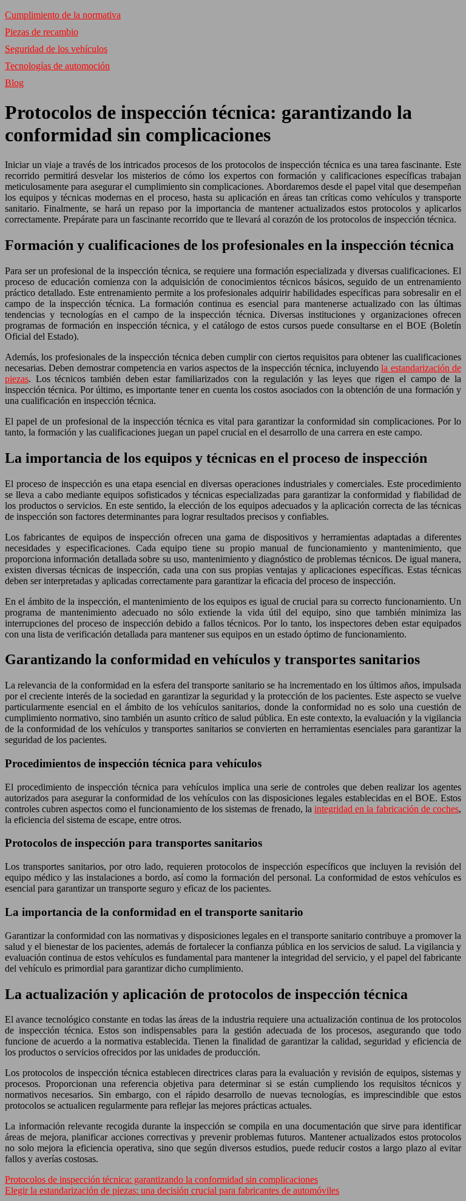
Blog (14, 83)
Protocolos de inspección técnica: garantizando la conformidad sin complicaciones (161, 1179)
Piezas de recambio (41, 32)
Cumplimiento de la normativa (63, 15)
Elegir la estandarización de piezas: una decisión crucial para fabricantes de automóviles (172, 1190)
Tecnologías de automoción (57, 66)
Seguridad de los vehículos (56, 49)
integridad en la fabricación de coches (386, 809)
